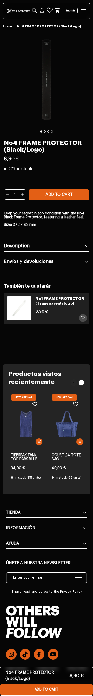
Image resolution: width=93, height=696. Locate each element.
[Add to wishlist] (35, 404)
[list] (46, 79)
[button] (57, 10)
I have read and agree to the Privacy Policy (47, 591)
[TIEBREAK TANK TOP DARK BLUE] (26, 424)
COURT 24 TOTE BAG (66, 457)
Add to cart (59, 194)
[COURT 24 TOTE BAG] (67, 424)
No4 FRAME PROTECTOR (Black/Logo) (49, 26)
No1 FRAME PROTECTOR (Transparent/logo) (59, 301)
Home (7, 26)
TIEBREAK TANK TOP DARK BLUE (24, 457)
